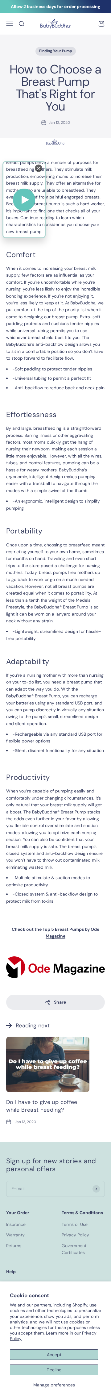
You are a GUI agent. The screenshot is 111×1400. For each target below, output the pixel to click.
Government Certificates (74, 1249)
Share (60, 1002)
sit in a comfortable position (39, 351)
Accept (54, 1354)
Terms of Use (75, 1224)
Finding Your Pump (55, 50)
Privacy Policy (75, 1235)
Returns (13, 1245)
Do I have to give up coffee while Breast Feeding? (41, 1106)
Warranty (15, 1235)
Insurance (16, 1224)
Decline (54, 1370)
